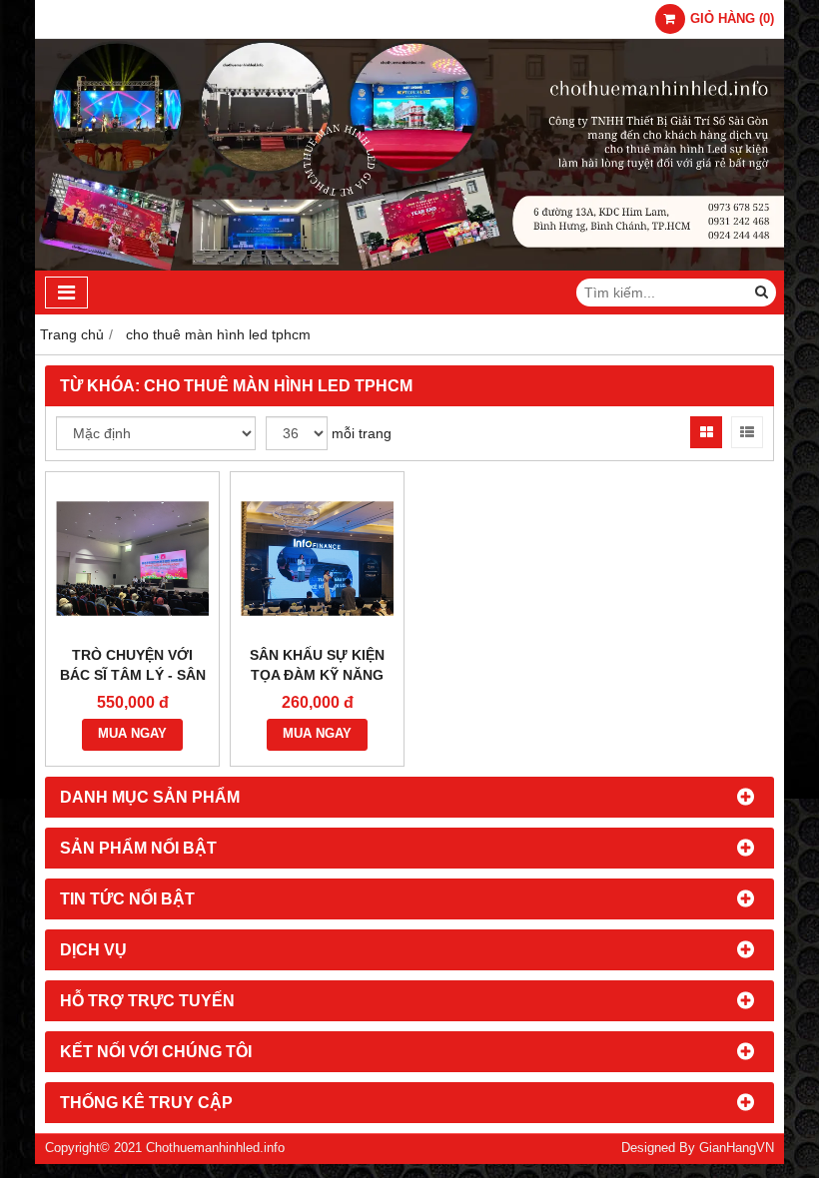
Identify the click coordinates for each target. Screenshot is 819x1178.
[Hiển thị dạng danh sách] (747, 432)
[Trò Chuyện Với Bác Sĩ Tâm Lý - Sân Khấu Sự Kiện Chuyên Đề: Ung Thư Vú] (132, 558)
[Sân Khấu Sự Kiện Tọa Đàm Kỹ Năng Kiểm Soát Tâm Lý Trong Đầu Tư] (317, 558)
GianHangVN (736, 1148)
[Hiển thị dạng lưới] (706, 432)
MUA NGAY (132, 734)
